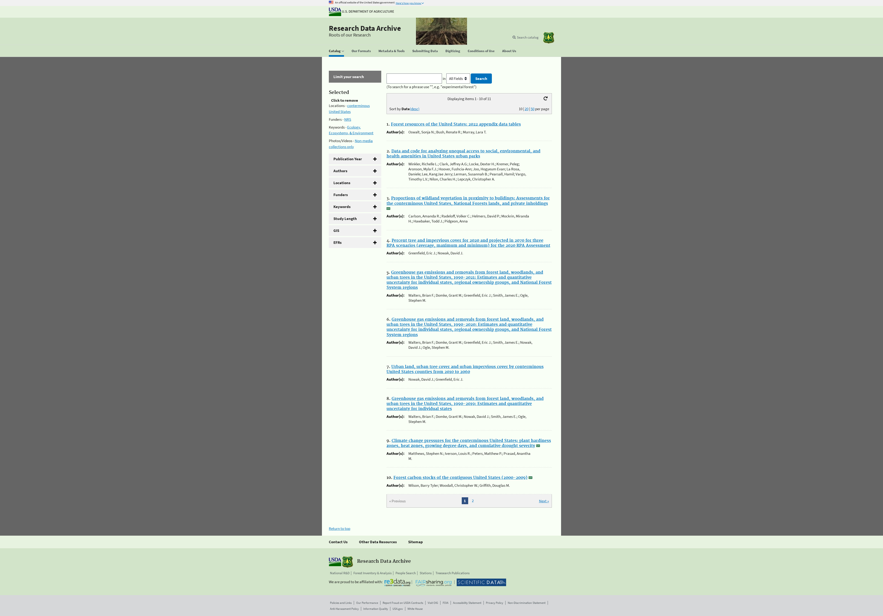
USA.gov (398, 609)
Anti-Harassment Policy (344, 609)
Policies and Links (341, 603)
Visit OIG (433, 603)
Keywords (342, 206)
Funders (340, 194)
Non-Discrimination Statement (526, 603)
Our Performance (367, 603)
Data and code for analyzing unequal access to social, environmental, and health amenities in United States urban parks (463, 154)
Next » (544, 500)
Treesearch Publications (453, 573)
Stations (426, 573)
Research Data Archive (365, 28)
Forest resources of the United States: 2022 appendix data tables (456, 124)
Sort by (404, 108)
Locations (341, 182)
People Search (406, 573)
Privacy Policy (494, 603)
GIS (336, 230)
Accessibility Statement (467, 603)
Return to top (339, 528)
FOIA (445, 603)
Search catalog (528, 37)
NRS (347, 119)
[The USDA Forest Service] (548, 38)
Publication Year (347, 158)
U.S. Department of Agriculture (367, 11)
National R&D (340, 573)
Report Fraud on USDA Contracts (403, 603)
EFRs (337, 242)
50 (532, 108)
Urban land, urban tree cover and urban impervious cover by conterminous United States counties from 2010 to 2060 (465, 369)
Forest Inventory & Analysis (372, 573)
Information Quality (375, 609)
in (444, 78)
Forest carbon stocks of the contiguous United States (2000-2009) (460, 477)
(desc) (414, 108)
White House (415, 609)
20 (526, 108)
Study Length (345, 218)
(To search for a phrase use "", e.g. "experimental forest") (431, 86)
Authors (340, 170)
